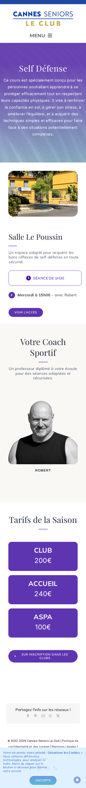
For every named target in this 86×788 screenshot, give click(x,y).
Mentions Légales (64, 746)
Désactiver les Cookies (64, 752)
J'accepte (43, 780)
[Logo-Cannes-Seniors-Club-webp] (43, 9)
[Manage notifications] (77, 780)
